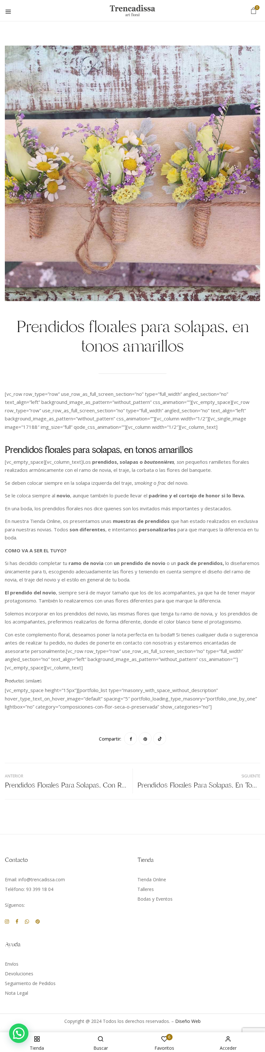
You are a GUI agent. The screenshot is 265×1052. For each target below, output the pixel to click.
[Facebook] (130, 738)
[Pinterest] (145, 738)
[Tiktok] (159, 738)
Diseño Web (188, 1021)
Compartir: (110, 739)
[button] (253, 10)
